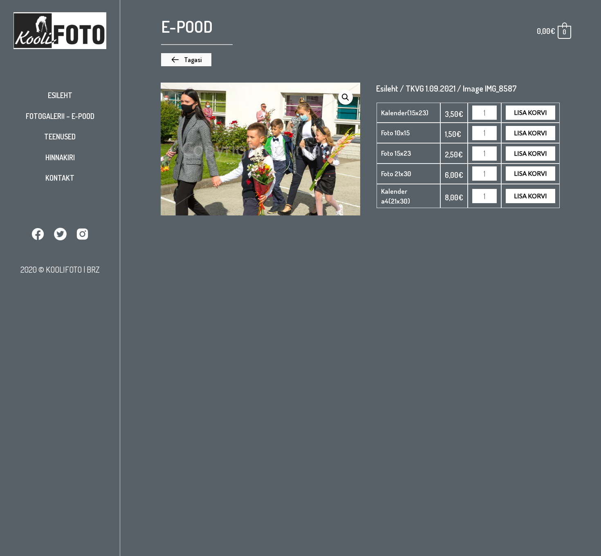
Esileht (60, 95)
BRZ (93, 269)
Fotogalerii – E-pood (60, 116)
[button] (186, 59)
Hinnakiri (60, 157)
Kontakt (59, 177)
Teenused (60, 136)
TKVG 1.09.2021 (430, 88)
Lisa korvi (530, 112)
